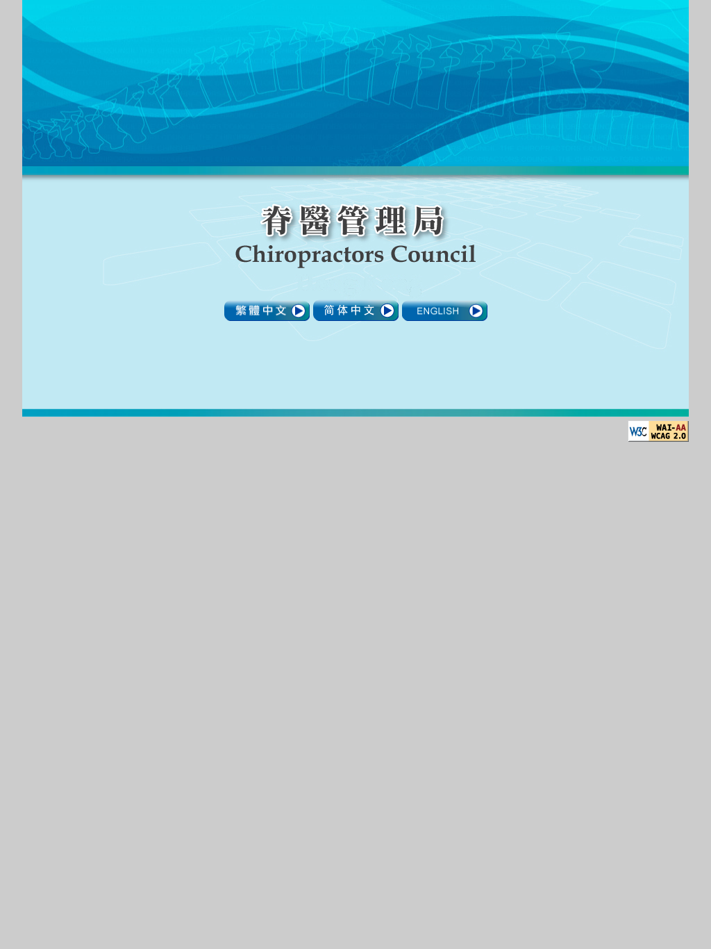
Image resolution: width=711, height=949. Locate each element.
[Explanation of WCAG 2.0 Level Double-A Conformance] (658, 438)
